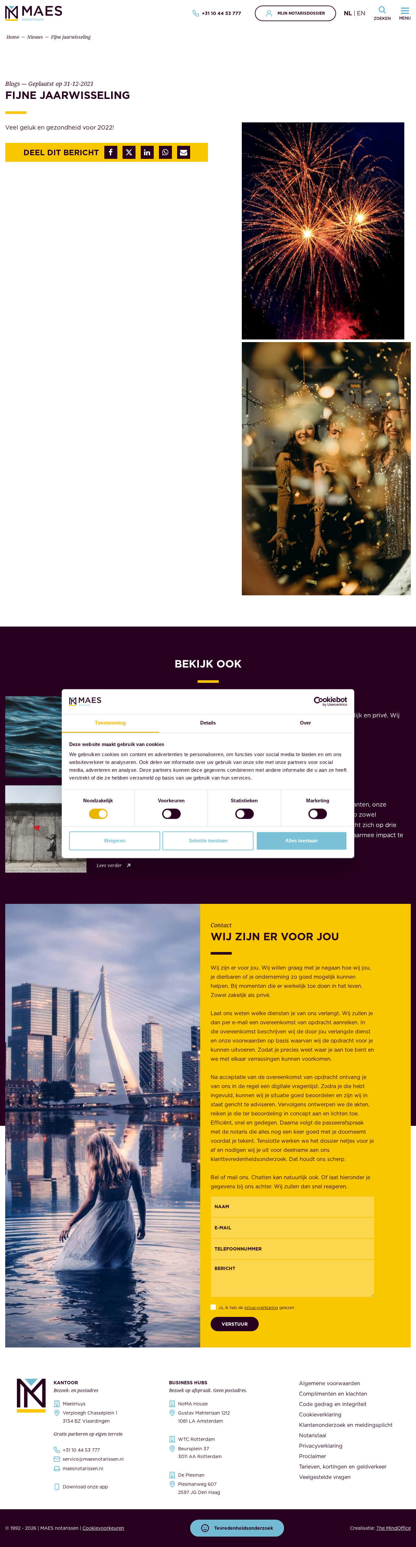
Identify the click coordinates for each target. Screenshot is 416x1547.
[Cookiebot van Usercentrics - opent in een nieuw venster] (318, 701)
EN (361, 13)
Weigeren (114, 841)
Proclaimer (312, 1456)
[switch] (171, 813)
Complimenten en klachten (333, 1393)
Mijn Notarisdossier (301, 13)
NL (348, 13)
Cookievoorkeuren (103, 1528)
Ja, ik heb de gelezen (256, 1307)
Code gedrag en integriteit (333, 1404)
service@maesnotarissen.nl (93, 1459)
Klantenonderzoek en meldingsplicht (346, 1425)
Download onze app (85, 1487)
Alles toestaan (301, 841)
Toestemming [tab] (110, 723)
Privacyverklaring (321, 1445)
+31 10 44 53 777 (221, 13)
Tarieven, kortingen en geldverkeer (342, 1466)
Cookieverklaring (320, 1414)
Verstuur (235, 1324)
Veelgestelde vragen (325, 1477)
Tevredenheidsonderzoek (243, 1528)
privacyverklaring (261, 1307)
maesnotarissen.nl (83, 1468)
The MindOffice (393, 1528)
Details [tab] (208, 723)
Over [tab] (305, 723)
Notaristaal (312, 1435)
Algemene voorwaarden (329, 1383)
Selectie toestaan (208, 841)
